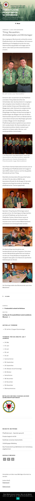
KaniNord (20, 29)
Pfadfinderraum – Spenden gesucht (13, 433)
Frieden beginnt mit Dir (9, 436)
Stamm (7, 296)
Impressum (6, 482)
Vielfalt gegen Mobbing (10, 443)
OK (18, 498)
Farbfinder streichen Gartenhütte (13, 440)
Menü (18, 23)
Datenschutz (6, 486)
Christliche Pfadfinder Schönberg (11, 12)
